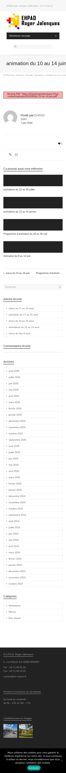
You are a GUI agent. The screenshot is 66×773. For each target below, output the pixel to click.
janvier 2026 (15, 414)
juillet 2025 (14, 452)
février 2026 (15, 408)
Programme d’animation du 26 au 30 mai (25, 233)
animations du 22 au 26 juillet (19, 189)
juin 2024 (13, 533)
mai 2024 (14, 540)
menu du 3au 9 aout (19, 333)
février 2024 (15, 558)
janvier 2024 (15, 565)
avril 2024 (14, 546)
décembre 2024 (17, 496)
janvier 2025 (15, 489)
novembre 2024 (17, 502)
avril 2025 (14, 471)
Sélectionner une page (19, 36)
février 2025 (15, 483)
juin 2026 (13, 383)
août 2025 (14, 446)
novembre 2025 (17, 427)
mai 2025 (14, 464)
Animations (14, 605)
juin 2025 (13, 458)
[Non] (61, 760)
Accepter (34, 768)
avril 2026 (14, 396)
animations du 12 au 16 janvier (19, 211)
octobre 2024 (16, 508)
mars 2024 (14, 552)
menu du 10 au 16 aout (21, 321)
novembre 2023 (17, 577)
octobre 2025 (16, 433)
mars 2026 (14, 402)
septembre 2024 (17, 515)
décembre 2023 (17, 571)
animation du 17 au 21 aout (23, 314)
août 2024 (14, 521)
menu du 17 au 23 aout (21, 308)
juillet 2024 (14, 527)
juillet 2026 (14, 377)
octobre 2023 (16, 583)
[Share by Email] (16, 154)
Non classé (14, 618)
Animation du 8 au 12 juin (17, 256)
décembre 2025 (17, 421)
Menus (12, 611)
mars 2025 (14, 477)
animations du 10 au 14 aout (24, 327)
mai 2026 (14, 389)
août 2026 (14, 371)
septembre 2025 (17, 439)
